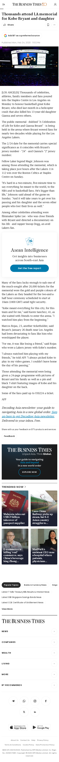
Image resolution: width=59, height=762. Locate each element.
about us (15, 740)
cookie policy (28, 745)
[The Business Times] (27, 4)
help (33, 740)
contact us (25, 740)
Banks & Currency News (35, 585)
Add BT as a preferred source (24, 35)
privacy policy (42, 740)
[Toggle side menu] (3, 4)
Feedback (9, 436)
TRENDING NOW (12, 487)
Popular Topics (11, 585)
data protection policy (45, 745)
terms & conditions (13, 745)
